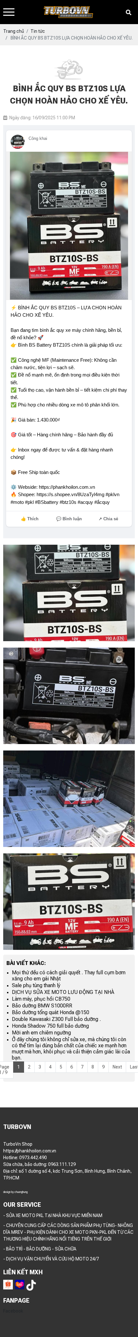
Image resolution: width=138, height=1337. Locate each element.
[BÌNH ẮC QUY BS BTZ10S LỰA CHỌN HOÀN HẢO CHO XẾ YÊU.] (69, 593)
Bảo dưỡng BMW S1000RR (42, 1006)
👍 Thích (30, 518)
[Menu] (8, 12)
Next (117, 1066)
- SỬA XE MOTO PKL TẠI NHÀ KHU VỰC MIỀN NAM (52, 1215)
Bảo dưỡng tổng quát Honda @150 (50, 1012)
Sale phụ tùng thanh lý (36, 985)
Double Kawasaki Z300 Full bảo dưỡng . (56, 1019)
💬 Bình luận (69, 518)
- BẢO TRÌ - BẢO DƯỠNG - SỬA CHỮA (39, 1248)
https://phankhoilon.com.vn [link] (29, 1150)
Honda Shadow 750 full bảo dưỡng (50, 1026)
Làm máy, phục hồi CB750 (41, 999)
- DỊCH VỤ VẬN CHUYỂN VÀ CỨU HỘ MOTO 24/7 (51, 1258)
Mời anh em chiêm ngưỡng (41, 1033)
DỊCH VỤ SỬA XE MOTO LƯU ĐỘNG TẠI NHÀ (63, 992)
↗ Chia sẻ (108, 518)
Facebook (13, 1311)
